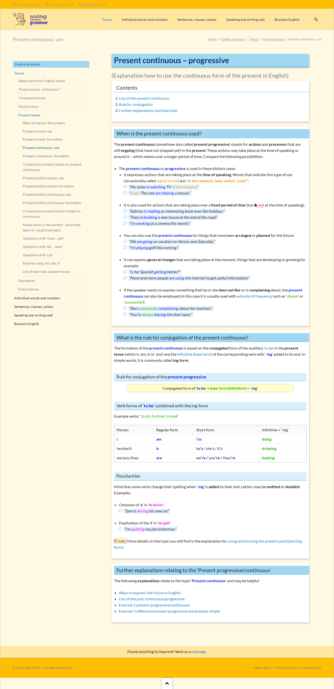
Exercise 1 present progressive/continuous (154, 605)
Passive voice (28, 106)
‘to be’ (269, 348)
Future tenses (28, 289)
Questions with (43, 238)
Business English (26, 324)
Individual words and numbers (37, 298)
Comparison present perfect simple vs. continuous (52, 213)
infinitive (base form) (194, 354)
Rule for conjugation (136, 104)
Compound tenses (32, 98)
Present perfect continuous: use (47, 194)
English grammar (233, 39)
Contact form (311, 667)
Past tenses (26, 280)
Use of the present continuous (144, 98)
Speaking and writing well (33, 315)
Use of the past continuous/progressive (152, 598)
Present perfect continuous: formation (52, 203)
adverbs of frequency (254, 296)
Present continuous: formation (46, 156)
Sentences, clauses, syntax (33, 306)
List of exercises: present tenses (46, 271)
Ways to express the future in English (150, 592)
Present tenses (273, 39)
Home (212, 39)
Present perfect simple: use (43, 178)
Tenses (254, 39)
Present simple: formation (42, 139)
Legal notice (262, 667)
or (39, 89)
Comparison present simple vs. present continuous (52, 167)
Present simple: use (37, 131)
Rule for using (41, 263)
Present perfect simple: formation (48, 186)
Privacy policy (286, 667)
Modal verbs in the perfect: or (51, 227)
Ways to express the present (44, 123)
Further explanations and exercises (148, 110)
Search (316, 19)
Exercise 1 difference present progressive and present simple (169, 611)
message (198, 651)
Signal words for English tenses (41, 81)
